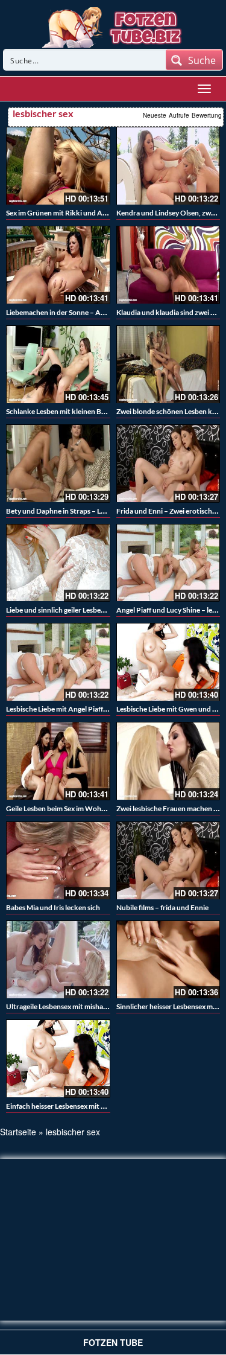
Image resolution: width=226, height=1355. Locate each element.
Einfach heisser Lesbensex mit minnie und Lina (78, 1106)
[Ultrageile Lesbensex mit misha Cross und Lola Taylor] (58, 959)
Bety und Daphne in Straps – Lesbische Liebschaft (84, 510)
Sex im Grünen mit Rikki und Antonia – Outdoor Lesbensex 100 (106, 212)
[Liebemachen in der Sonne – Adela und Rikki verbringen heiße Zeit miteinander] (58, 265)
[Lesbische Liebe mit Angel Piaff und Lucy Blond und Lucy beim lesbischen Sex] (58, 662)
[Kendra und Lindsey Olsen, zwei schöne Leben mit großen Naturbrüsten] (168, 166)
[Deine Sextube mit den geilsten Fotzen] (113, 26)
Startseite (18, 1132)
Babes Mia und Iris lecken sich (53, 907)
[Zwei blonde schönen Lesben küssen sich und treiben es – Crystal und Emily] (168, 364)
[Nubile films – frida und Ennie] (168, 860)
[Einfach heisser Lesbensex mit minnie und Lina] (58, 1058)
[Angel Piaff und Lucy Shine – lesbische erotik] (168, 563)
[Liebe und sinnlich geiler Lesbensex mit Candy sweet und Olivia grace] (58, 563)
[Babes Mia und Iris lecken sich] (58, 860)
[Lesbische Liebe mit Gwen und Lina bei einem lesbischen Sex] (168, 662)
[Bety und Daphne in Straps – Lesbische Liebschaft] (58, 463)
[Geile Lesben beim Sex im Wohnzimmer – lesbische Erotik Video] (58, 761)
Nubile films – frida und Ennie (162, 907)
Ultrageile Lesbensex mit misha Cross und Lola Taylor (89, 1006)
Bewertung (207, 115)
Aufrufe (179, 115)
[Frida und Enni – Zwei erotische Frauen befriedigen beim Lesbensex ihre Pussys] (168, 463)
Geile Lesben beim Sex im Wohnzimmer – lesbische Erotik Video (106, 808)
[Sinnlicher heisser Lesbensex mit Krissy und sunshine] (168, 959)
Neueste (154, 115)
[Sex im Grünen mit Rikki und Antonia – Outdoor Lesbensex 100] (58, 166)
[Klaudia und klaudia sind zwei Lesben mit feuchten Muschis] (168, 265)
